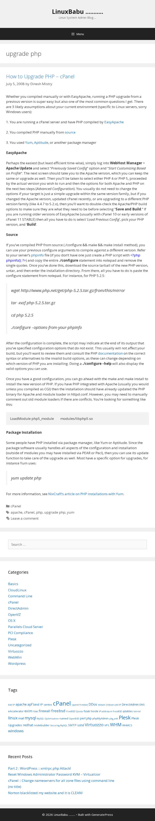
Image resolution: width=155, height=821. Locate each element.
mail (21, 718)
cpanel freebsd (80, 704)
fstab (87, 711)
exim (28, 711)
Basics (13, 583)
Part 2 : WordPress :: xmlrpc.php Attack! (39, 768)
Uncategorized (19, 645)
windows (16, 730)
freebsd (58, 710)
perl (83, 718)
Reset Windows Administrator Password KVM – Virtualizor (54, 774)
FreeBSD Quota (74, 711)
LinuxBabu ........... (77, 11)
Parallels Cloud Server (25, 626)
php (39, 512)
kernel (137, 711)
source (70, 132)
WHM (115, 724)
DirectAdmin (18, 608)
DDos (93, 704)
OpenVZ (14, 614)
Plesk (12, 639)
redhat (28, 725)
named (64, 718)
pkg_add (113, 718)
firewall (44, 711)
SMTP (72, 725)
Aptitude (41, 142)
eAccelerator (16, 711)
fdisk (35, 711)
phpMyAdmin (100, 718)
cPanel (16, 506)
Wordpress (17, 663)
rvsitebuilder (41, 725)
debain (101, 704)
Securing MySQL (58, 725)
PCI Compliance (20, 632)
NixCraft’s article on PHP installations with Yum (85, 494)
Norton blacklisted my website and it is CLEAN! (45, 792)
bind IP (38, 704)
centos (48, 704)
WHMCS (127, 725)
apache (16, 512)
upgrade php (54, 512)
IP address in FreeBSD (110, 711)
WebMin (15, 657)
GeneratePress (102, 815)
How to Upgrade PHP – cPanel (40, 76)
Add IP (11, 704)
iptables (128, 711)
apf (29, 704)
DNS (142, 704)
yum (70, 512)
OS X (11, 620)
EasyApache (114, 122)
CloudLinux (17, 590)
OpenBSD (74, 718)
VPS (106, 725)
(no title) (14, 786)
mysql (30, 718)
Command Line (20, 596)
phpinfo (37, 255)
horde (94, 711)
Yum (28, 142)
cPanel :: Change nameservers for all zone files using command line (61, 780)
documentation (110, 353)
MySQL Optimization (48, 718)
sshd (80, 725)
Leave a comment (25, 518)
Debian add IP (113, 704)
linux (13, 718)
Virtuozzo (15, 651)
